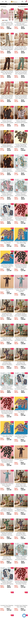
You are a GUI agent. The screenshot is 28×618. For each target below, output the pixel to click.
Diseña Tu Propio (7, 31)
